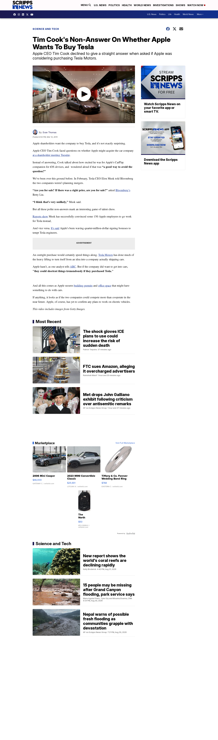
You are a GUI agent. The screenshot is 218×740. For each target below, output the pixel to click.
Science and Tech (46, 28)
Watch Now (195, 5)
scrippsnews (15, 14)
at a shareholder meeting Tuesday (51, 155)
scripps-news (24, 14)
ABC (73, 266)
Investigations (163, 5)
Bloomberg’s (123, 190)
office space (104, 285)
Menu (85, 5)
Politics (114, 5)
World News (142, 5)
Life (169, 14)
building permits (83, 285)
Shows (180, 5)
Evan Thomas (50, 132)
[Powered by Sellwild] (130, 533)
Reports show (40, 216)
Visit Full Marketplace (125, 443)
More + (200, 14)
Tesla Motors (105, 255)
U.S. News (100, 5)
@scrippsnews (33, 14)
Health (127, 5)
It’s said (55, 228)
